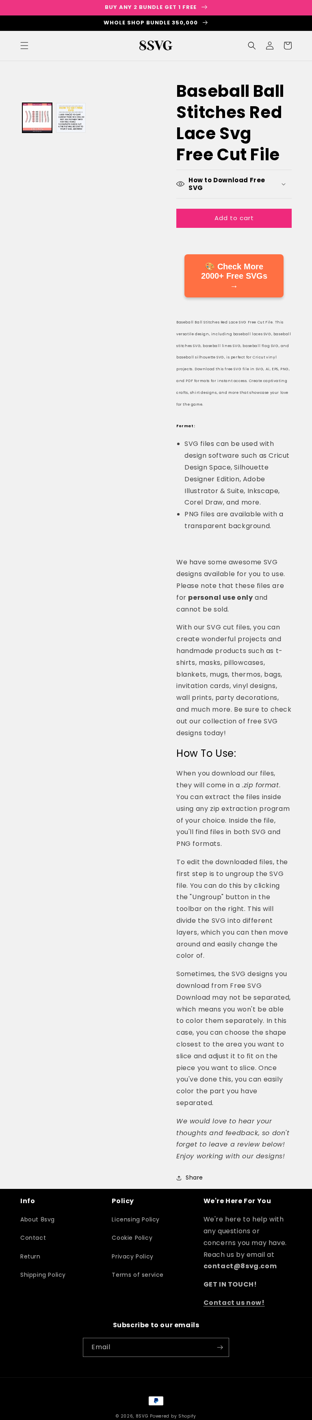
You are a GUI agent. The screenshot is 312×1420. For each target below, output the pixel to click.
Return (30, 1256)
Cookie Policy (132, 1238)
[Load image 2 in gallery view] (71, 118)
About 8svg (37, 1219)
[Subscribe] (220, 1347)
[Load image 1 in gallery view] (37, 118)
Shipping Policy (43, 1275)
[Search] (252, 46)
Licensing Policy (136, 1219)
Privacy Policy (132, 1256)
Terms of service (138, 1275)
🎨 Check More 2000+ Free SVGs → (234, 276)
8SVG (143, 1416)
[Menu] (24, 46)
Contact (33, 1238)
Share (194, 1177)
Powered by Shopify (173, 1416)
